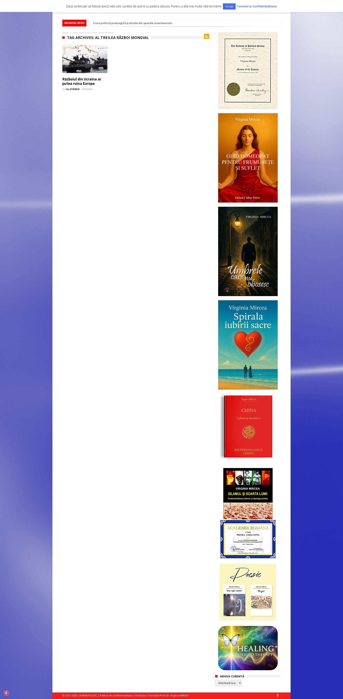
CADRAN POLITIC (87, 695)
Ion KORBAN (73, 89)
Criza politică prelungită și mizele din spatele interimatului (132, 23)
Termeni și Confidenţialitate (256, 6)
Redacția (140, 695)
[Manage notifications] (6, 693)
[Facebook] (277, 695)
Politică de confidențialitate (116, 695)
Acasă (65, 32)
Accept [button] (229, 6)
